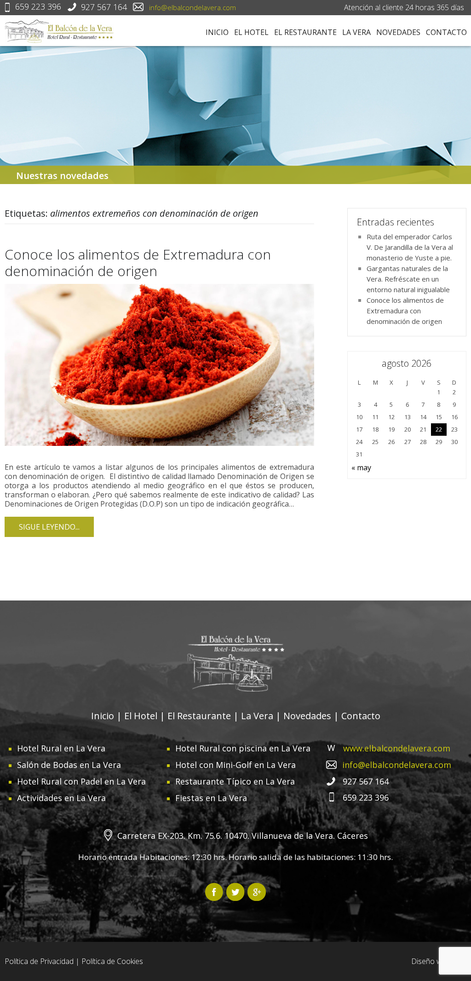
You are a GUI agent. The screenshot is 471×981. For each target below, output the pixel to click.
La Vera (356, 32)
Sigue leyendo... (49, 527)
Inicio (217, 32)
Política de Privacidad (39, 961)
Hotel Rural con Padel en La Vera (81, 781)
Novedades (398, 32)
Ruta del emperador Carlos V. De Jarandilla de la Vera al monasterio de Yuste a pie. (410, 247)
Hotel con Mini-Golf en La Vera (235, 764)
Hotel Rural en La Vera (61, 748)
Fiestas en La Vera (211, 797)
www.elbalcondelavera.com (396, 748)
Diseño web (430, 961)
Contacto (446, 32)
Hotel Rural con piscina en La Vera (242, 748)
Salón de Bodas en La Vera (69, 764)
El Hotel (251, 32)
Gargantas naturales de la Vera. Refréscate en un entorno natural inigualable (408, 279)
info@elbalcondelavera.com (192, 7)
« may (361, 467)
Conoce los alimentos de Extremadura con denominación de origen (138, 262)
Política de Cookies (112, 961)
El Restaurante (305, 32)
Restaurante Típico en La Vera (235, 781)
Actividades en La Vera (61, 797)
